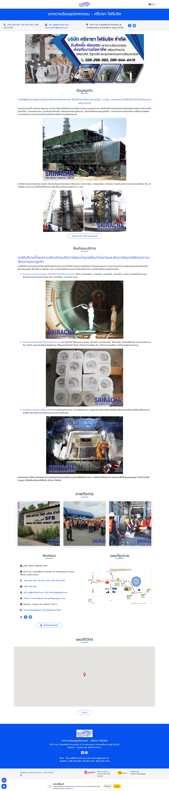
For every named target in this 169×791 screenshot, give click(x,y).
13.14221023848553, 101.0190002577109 (42, 610)
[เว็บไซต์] (134, 25)
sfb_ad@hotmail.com (59, 24)
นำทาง (84, 712)
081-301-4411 (27, 24)
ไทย (154, 4)
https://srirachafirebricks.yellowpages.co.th (44, 598)
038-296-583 (13, 24)
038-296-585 (30, 586)
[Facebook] (130, 25)
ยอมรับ (117, 786)
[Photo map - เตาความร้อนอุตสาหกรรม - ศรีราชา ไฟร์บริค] (119, 586)
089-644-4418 (58, 580)
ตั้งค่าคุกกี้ (107, 786)
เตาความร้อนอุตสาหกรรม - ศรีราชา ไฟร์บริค (40, 772)
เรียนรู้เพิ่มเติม (68, 788)
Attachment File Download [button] (84, 236)
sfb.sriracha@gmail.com (56, 27)
